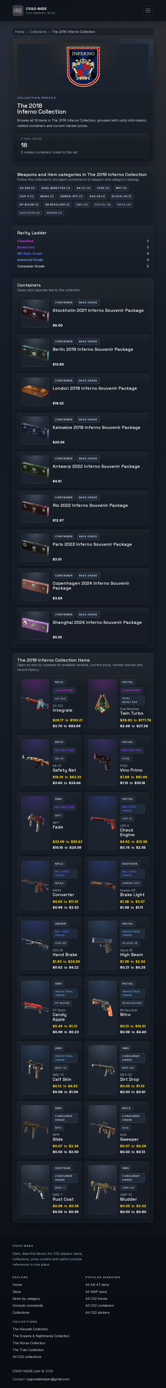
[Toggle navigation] (148, 10)
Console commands (28, 1305)
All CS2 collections (27, 1357)
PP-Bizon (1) (29, 204)
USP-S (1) (27, 196)
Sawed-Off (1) (71, 196)
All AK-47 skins (97, 1285)
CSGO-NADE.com (26, 1371)
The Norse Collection (29, 1343)
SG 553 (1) (27, 188)
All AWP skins (96, 1292)
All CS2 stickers (97, 1312)
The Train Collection (28, 1350)
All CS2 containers (99, 1305)
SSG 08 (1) (97, 196)
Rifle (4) (124, 204)
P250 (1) (103, 188)
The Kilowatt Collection (30, 1329)
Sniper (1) (54, 212)
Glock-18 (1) (121, 196)
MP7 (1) (121, 188)
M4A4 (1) (47, 196)
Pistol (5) (103, 204)
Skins (17, 1292)
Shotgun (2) (30, 212)
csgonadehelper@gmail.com (47, 1379)
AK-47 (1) (83, 188)
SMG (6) (82, 204)
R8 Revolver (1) (57, 204)
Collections (38, 32)
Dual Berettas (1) (56, 188)
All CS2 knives (96, 1299)
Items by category (26, 1299)
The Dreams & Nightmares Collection (41, 1336)
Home (19, 32)
